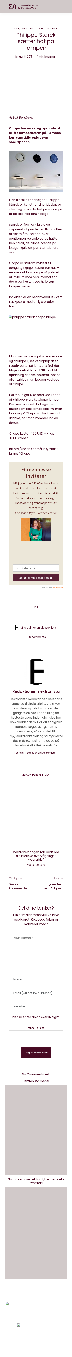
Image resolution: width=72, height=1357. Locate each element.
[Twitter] (29, 616)
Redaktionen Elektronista (40, 628)
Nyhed (40, 28)
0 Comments (37, 637)
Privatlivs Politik (44, 1293)
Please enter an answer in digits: (36, 1017)
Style (24, 28)
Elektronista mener (36, 1081)
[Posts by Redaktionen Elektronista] (16, 627)
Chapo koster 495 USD (26, 433)
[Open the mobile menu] (62, 6)
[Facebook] (21, 616)
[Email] (36, 616)
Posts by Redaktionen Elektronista (35, 753)
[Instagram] (29, 1344)
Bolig (17, 28)
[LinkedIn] (50, 616)
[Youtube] (42, 1344)
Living (32, 28)
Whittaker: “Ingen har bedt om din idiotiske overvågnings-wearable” (36, 856)
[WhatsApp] (43, 616)
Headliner (51, 28)
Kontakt (22, 1293)
